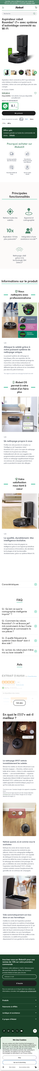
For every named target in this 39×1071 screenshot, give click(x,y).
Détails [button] (12, 135)
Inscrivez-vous (30, 3)
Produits (5, 1000)
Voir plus (19, 703)
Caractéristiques (10, 584)
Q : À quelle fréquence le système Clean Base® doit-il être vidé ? (16, 641)
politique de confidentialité (28, 991)
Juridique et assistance (11, 1013)
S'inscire (19, 983)
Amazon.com (7, 794)
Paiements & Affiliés (10, 1007)
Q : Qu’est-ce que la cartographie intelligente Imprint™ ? (14, 611)
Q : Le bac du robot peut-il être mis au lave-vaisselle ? (17, 651)
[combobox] (19, 13)
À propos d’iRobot (9, 1019)
